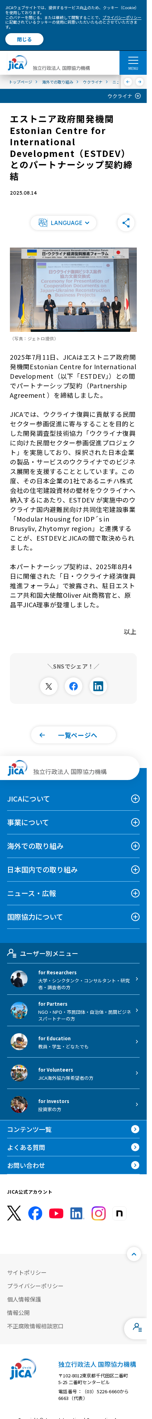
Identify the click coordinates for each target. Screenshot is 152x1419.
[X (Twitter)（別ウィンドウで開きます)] (14, 1213)
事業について (28, 822)
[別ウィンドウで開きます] (49, 686)
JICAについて (28, 798)
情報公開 (18, 1312)
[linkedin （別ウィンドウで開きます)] (77, 1213)
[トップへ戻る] (134, 1254)
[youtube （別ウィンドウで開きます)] (56, 1213)
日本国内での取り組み (42, 869)
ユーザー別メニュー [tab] (49, 953)
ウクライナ (119, 95)
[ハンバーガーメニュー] (133, 60)
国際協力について (35, 917)
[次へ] (140, 82)
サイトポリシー (27, 1272)
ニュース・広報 (31, 893)
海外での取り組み (35, 846)
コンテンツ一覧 (29, 1129)
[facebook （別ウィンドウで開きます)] (35, 1213)
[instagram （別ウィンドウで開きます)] (99, 1213)
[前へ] (128, 82)
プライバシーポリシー (122, 17)
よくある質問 (26, 1147)
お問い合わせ (26, 1165)
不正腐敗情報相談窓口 (35, 1326)
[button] (64, 223)
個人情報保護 (24, 1299)
